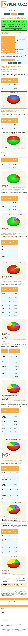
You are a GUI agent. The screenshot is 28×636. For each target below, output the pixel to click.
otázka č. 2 (12, 75)
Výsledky (14, 13)
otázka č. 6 (3, 75)
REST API (20, 630)
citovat (19, 62)
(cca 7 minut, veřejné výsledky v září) (14, 25)
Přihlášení (11, 10)
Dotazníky (7, 13)
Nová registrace (17, 10)
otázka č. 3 (3, 115)
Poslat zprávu (4, 620)
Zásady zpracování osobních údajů (19, 629)
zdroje (10, 62)
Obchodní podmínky (6, 629)
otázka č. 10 (11, 115)
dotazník (15, 62)
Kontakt (20, 13)
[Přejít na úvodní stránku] (14, 4)
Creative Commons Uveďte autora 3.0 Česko (11, 585)
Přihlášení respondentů (11, 630)
